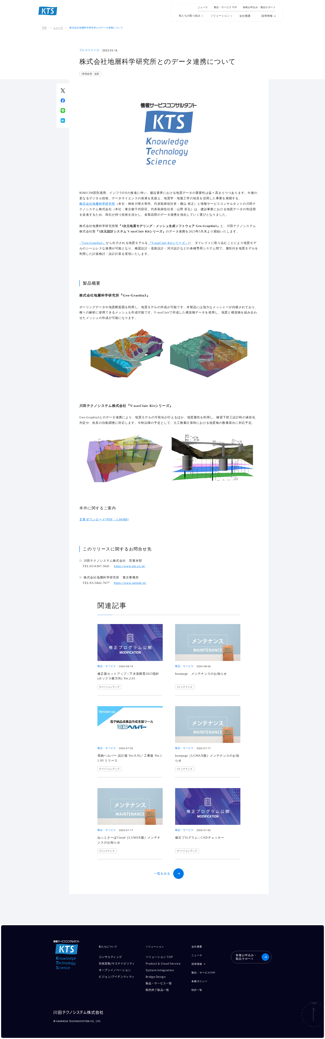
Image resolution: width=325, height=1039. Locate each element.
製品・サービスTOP (203, 972)
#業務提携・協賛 (90, 74)
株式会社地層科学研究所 (97, 203)
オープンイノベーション (115, 970)
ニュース (203, 7)
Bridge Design (156, 976)
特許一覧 (196, 990)
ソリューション (219, 15)
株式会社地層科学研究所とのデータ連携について (96, 27)
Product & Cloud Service (163, 963)
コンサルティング (110, 956)
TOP (44, 27)
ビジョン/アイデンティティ (117, 976)
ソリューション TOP (159, 956)
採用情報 (267, 16)
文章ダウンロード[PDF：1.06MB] (104, 519)
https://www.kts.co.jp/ (129, 566)
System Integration (160, 970)
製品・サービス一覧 (159, 983)
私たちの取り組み (189, 15)
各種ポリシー (199, 981)
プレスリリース (89, 50)
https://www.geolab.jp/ (130, 582)
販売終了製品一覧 (157, 989)
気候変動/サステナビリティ (117, 963)
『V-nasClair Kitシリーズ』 (168, 242)
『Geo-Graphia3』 (92, 242)
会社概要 (245, 16)
